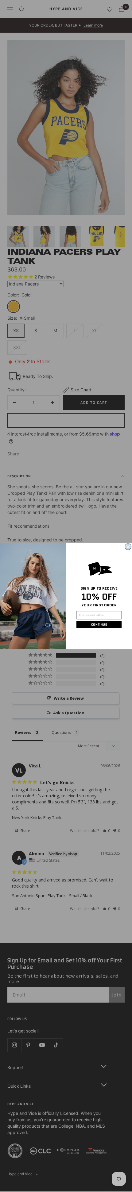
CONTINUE (99, 624)
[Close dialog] (128, 547)
